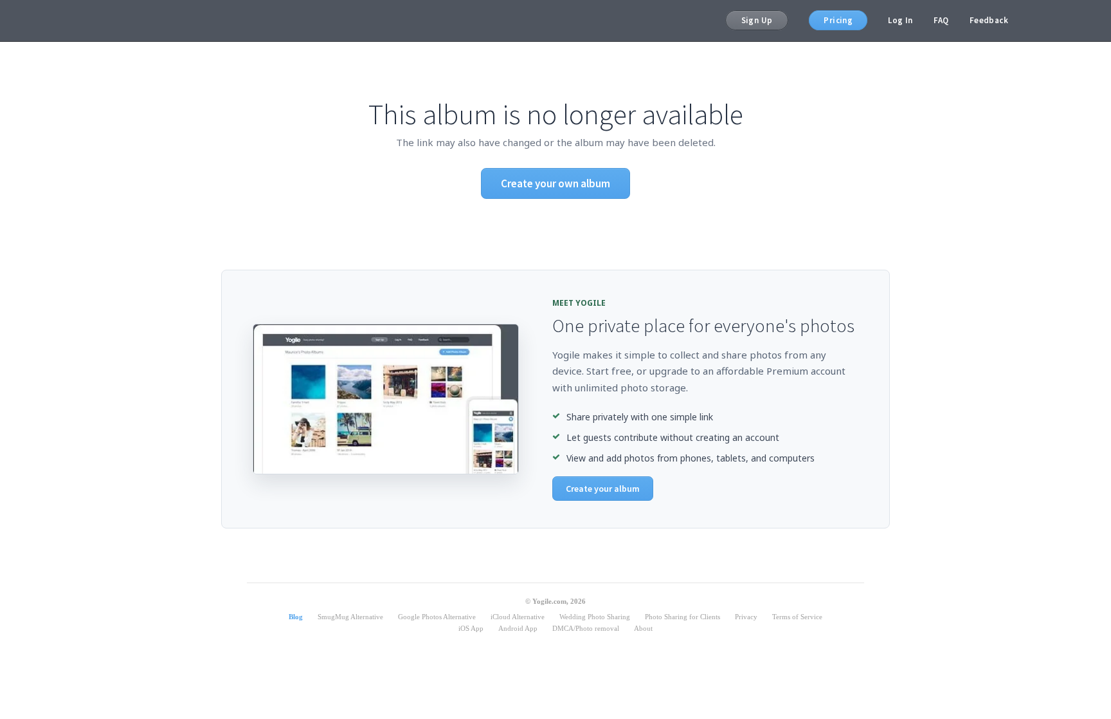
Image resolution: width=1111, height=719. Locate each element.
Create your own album (555, 183)
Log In (900, 20)
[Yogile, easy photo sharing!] (120, 20)
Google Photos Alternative (437, 617)
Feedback (989, 20)
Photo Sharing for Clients (682, 617)
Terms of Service (797, 617)
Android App (517, 628)
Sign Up (757, 20)
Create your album (603, 488)
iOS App (470, 628)
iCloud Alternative (518, 617)
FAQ (941, 20)
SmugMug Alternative (350, 617)
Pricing (838, 20)
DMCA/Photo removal (585, 628)
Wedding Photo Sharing (594, 617)
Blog (296, 617)
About (643, 628)
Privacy (746, 617)
